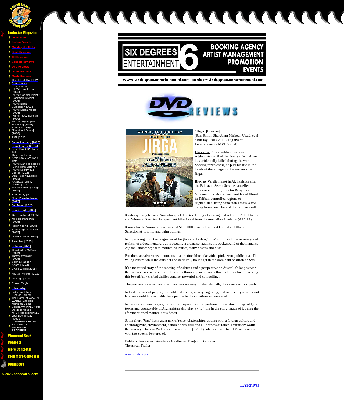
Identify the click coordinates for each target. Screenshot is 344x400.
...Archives (249, 385)
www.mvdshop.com (139, 354)
